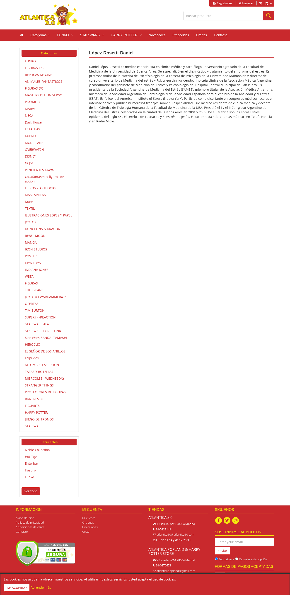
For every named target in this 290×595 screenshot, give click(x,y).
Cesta (85, 531)
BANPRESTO (34, 399)
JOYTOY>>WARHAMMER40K (46, 297)
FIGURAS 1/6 (34, 68)
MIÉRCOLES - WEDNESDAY (44, 378)
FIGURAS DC (34, 88)
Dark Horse (33, 122)
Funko (29, 477)
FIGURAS (31, 283)
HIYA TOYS (33, 263)
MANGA (31, 242)
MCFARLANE (34, 143)
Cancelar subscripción (253, 559)
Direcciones (90, 527)
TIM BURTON (35, 310)
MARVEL (31, 109)
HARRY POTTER (36, 412)
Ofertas (201, 35)
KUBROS (31, 136)
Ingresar (247, 3)
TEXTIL (30, 208)
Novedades (157, 35)
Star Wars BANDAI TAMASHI (46, 337)
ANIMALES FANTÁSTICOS (43, 81)
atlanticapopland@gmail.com (176, 571)
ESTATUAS (32, 129)
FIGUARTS (32, 405)
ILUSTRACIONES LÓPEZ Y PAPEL (48, 215)
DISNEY (30, 156)
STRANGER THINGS (39, 385)
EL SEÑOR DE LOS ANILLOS (45, 351)
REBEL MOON (35, 235)
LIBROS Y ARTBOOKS (40, 188)
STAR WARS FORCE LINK (43, 331)
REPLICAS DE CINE (38, 75)
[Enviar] (268, 15)
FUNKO (30, 61)
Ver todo (30, 491)
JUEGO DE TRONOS (39, 419)
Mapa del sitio (25, 518)
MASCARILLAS (35, 195)
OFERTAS (32, 303)
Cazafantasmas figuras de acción (44, 179)
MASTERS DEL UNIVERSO (43, 95)
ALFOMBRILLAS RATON (42, 365)
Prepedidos (180, 35)
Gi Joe (29, 163)
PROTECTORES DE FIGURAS (45, 392)
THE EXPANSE (35, 290)
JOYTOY (30, 222)
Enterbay (32, 463)
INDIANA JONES (36, 269)
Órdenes (88, 522)
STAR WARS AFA (37, 324)
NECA (29, 115)
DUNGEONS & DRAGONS (43, 229)
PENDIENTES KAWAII (40, 170)
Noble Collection (37, 450)
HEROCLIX (32, 344)
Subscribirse (226, 559)
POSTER (31, 256)
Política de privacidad (30, 522)
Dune (29, 201)
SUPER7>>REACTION (40, 317)
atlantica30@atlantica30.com (175, 534)
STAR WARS (33, 426)
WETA (29, 276)
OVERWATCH (34, 149)
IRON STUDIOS (36, 249)
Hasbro (30, 470)
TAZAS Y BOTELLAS (39, 371)
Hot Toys (31, 456)
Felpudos (32, 358)
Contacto (220, 35)
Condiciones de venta (30, 527)
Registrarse (224, 3)
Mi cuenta (88, 518)
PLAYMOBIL (33, 102)
